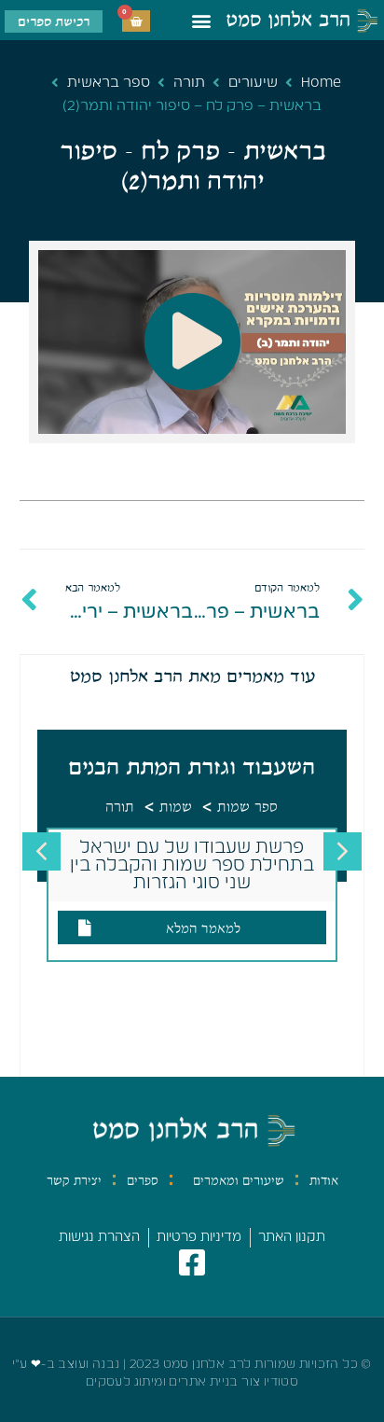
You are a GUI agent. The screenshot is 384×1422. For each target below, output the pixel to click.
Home (321, 83)
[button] (201, 20)
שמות (175, 807)
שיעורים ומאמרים (238, 1180)
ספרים (142, 1180)
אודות (323, 1180)
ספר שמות (247, 807)
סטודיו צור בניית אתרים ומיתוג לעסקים (192, 1382)
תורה (189, 83)
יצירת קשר (74, 1180)
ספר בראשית (108, 83)
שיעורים (253, 83)
